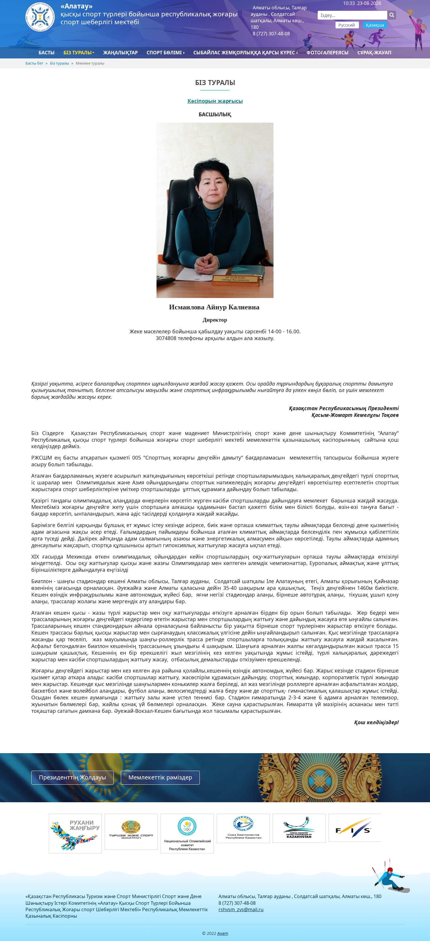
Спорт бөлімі (164, 52)
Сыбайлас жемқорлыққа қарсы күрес (244, 52)
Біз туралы (77, 52)
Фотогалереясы (328, 52)
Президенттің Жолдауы (72, 777)
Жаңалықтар (120, 52)
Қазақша (375, 25)
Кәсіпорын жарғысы (215, 100)
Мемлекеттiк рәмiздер (160, 777)
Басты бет (34, 63)
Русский (347, 25)
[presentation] (49, 856)
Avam (222, 933)
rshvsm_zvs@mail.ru (241, 909)
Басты (47, 52)
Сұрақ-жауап (374, 52)
